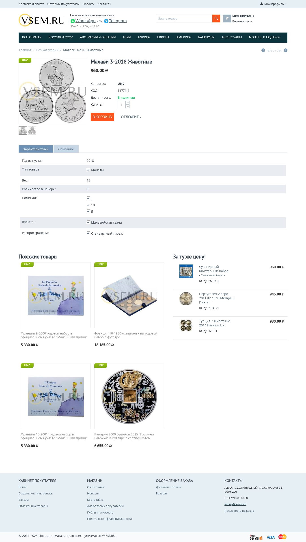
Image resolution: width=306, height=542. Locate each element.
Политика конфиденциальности (109, 519)
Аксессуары (232, 37)
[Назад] (263, 50)
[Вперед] (285, 50)
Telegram (118, 20)
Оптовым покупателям (63, 4)
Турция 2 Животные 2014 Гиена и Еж (214, 323)
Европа (163, 37)
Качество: (98, 83)
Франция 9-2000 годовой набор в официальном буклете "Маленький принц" (54, 335)
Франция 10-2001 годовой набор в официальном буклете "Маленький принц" (54, 436)
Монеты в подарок (264, 37)
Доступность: (101, 97)
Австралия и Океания (98, 37)
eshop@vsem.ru (235, 504)
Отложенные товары (33, 506)
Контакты (104, 4)
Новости (89, 4)
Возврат (161, 493)
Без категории (47, 50)
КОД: (94, 90)
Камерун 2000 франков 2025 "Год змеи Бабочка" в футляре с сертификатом (124, 436)
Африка (144, 37)
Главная (25, 50)
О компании (95, 487)
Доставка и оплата (31, 4)
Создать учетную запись (36, 493)
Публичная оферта (100, 512)
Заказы (24, 500)
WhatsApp (85, 20)
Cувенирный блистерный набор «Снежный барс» (213, 270)
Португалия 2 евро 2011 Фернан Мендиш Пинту (216, 298)
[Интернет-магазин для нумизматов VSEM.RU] (41, 20)
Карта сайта (95, 500)
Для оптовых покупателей (105, 506)
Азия (127, 37)
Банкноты (206, 37)
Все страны (31, 37)
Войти (23, 487)
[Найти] (216, 18)
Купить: (97, 104)
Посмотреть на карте (239, 511)
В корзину (102, 116)
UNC (25, 60)
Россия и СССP (61, 37)
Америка (184, 37)
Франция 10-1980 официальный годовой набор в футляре (125, 335)
